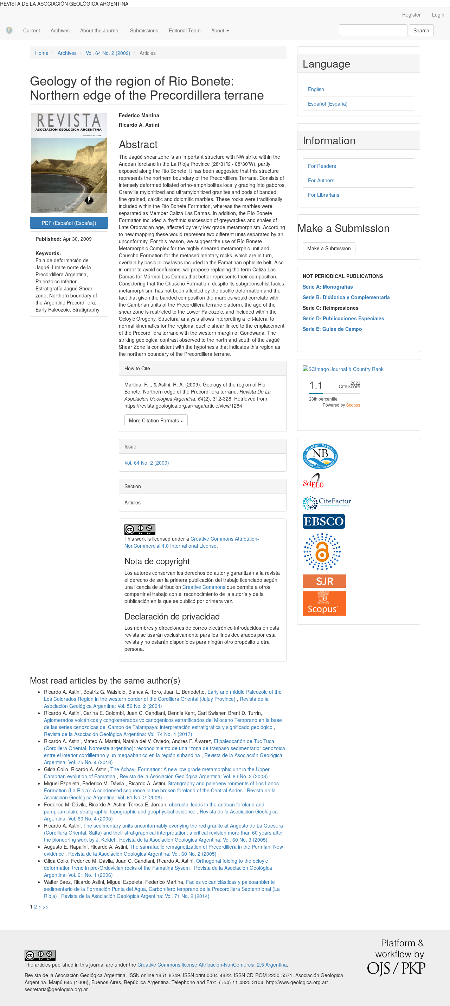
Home (42, 52)
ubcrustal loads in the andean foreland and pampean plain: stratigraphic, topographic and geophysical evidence (154, 808)
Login (438, 14)
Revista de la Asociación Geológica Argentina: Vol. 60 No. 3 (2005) (193, 839)
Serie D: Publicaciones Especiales (343, 318)
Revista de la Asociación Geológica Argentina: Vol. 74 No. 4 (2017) (118, 733)
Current (31, 30)
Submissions (144, 30)
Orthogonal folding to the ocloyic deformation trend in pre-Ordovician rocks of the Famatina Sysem (156, 864)
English (316, 89)
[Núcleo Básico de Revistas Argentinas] (320, 455)
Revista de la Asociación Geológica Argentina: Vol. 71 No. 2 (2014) (135, 895)
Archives (60, 30)
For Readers (322, 165)
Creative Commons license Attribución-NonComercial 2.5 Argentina (212, 964)
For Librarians (323, 194)
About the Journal (100, 30)
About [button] (218, 30)
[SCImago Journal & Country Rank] (343, 368)
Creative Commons (203, 586)
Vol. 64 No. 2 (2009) (108, 52)
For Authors (321, 180)
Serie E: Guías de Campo (332, 328)
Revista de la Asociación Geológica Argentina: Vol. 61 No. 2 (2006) (160, 794)
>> (45, 906)
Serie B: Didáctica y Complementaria (346, 297)
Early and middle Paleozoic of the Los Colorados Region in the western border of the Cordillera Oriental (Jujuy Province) (163, 695)
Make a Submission (329, 248)
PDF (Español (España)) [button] (69, 222)
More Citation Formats (154, 420)
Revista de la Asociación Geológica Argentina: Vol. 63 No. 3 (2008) (194, 776)
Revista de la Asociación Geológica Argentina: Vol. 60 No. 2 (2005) (142, 853)
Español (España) (328, 103)
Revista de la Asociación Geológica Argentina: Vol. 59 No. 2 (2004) (156, 702)
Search (421, 30)
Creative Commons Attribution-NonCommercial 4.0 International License (191, 542)
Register (411, 14)
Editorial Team (185, 30)
